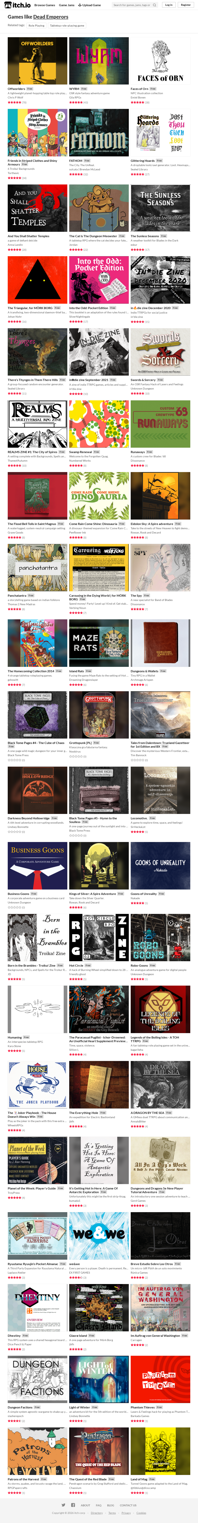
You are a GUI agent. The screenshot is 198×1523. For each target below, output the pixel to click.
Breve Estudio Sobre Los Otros (152, 1264)
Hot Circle (76, 965)
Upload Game (91, 5)
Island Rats (76, 671)
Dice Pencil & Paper (20, 1344)
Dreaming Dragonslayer (83, 679)
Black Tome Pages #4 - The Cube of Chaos (36, 743)
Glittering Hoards (143, 160)
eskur (134, 244)
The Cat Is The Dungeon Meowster (93, 236)
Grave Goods (15, 532)
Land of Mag (139, 1479)
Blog (110, 1505)
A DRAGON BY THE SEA (147, 1112)
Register (186, 4)
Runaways (138, 452)
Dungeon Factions (20, 1407)
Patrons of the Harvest (23, 1479)
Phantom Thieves (143, 1407)
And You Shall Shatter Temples (28, 236)
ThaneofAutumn (17, 460)
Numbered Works (80, 460)
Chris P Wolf (15, 97)
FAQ (98, 1505)
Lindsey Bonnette (18, 826)
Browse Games (44, 5)
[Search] (154, 5)
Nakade (135, 898)
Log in (168, 4)
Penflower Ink (77, 532)
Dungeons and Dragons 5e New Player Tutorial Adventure (157, 1190)
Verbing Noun (77, 607)
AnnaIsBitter (138, 1121)
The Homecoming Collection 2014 (31, 671)
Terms (112, 1512)
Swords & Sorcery (143, 380)
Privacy (126, 1512)
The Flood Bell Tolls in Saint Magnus (32, 524)
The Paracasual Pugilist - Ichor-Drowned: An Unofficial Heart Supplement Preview (97, 1039)
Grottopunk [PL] (80, 743)
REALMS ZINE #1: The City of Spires (32, 452)
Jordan (73, 244)
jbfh (71, 1121)
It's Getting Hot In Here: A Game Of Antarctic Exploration (93, 1190)
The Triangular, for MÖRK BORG (30, 308)
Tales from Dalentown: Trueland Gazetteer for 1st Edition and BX (160, 744)
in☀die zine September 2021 (88, 380)
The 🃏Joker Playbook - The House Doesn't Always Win (32, 1114)
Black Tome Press (18, 755)
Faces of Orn (139, 89)
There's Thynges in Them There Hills (33, 380)
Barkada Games (140, 1416)
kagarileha (137, 1049)
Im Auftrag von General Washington (155, 1335)
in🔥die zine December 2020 (151, 308)
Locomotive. (139, 818)
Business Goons (18, 894)
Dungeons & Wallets (144, 671)
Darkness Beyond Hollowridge (29, 818)
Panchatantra (17, 595)
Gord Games (138, 1200)
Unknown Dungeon (142, 388)
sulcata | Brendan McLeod (84, 169)
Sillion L (74, 1049)
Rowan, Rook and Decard (146, 532)
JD (9, 974)
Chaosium (75, 1487)
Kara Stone (14, 1046)
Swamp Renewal (80, 452)
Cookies (141, 1512)
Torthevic (13, 173)
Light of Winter (79, 1407)
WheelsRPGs (15, 1125)
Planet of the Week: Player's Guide (32, 1188)
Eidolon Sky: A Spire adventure (152, 524)
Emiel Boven (138, 97)
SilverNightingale (79, 316)
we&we (74, 1264)
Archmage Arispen (142, 679)
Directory (97, 1512)
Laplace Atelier (17, 1272)
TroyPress (14, 1192)
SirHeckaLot (138, 826)
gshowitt (13, 679)
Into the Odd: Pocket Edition (88, 308)
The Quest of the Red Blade (88, 1479)
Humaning (15, 1037)
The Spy (136, 595)
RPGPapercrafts (17, 1487)
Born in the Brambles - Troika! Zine (31, 965)
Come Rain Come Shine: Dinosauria (93, 524)
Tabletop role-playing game (67, 25)
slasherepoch (16, 1416)
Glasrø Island (78, 1335)
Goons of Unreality (144, 894)
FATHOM (75, 160)
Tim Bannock (138, 755)
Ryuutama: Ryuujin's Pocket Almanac (33, 1264)
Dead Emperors (50, 17)
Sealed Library (139, 169)
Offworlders (16, 89)
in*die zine (137, 316)
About (85, 1505)
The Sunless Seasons (145, 236)
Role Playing (36, 25)
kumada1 (74, 1200)
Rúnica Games (139, 1272)
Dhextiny (14, 1335)
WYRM (74, 89)
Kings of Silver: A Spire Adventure (92, 894)
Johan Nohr (15, 316)
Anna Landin (15, 244)
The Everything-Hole (83, 1112)
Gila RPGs (75, 97)
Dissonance (138, 460)
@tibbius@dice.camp (143, 1487)
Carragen (136, 1340)
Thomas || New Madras (21, 604)
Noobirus (75, 751)
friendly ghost (77, 974)
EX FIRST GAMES (79, 1272)
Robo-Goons (139, 965)
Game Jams (66, 5)
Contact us (128, 1505)
